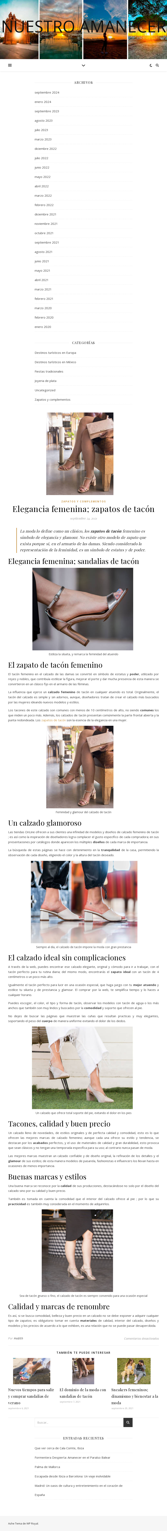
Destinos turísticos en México (55, 362)
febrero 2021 (44, 299)
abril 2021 (42, 280)
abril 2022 (42, 186)
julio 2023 (41, 130)
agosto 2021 (44, 252)
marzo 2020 (43, 308)
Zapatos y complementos (52, 399)
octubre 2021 (44, 233)
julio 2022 (41, 158)
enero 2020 (43, 327)
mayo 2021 (43, 270)
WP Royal (32, 1523)
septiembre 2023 (47, 111)
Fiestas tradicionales (49, 371)
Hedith (18, 1338)
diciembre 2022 (46, 149)
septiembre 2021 (47, 242)
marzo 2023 (43, 139)
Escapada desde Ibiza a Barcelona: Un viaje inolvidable (73, 1476)
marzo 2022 (43, 195)
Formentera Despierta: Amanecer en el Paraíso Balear (72, 1457)
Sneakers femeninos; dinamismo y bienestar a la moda (134, 1396)
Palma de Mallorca (47, 1467)
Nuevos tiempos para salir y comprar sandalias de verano (31, 1396)
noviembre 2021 (46, 224)
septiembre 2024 (47, 92)
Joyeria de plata (45, 381)
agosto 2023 (44, 120)
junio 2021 (42, 261)
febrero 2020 (44, 317)
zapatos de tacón (53, 720)
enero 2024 (43, 102)
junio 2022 (42, 167)
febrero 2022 (44, 205)
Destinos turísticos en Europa (55, 353)
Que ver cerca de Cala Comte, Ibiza (59, 1448)
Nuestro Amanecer (83, 26)
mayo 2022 (43, 177)
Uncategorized (45, 390)
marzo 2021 (43, 289)
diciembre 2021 (46, 214)
